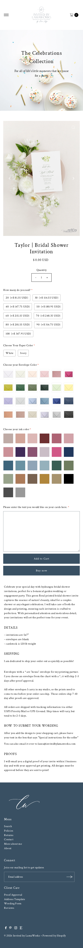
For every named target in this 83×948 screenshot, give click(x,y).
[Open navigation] (6, 15)
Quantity (41, 270)
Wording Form (12, 903)
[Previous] (9, 178)
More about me (13, 844)
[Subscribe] (69, 877)
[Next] (73, 178)
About (7, 848)
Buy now (41, 570)
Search (8, 826)
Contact (8, 839)
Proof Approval (13, 895)
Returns (8, 835)
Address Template (14, 899)
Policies (8, 831)
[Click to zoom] (73, 127)
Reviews (9, 908)
